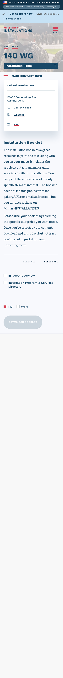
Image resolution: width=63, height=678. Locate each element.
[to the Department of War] (5, 2)
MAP (16, 124)
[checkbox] (5, 275)
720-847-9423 (22, 107)
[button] (31, 7)
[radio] (5, 306)
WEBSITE (19, 115)
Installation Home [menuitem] (19, 65)
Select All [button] (51, 262)
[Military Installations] (18, 31)
